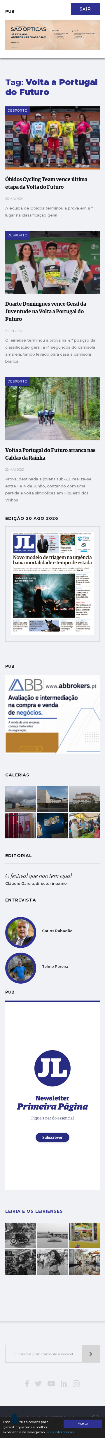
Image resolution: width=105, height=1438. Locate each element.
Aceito (83, 1423)
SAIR (85, 9)
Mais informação (60, 1432)
